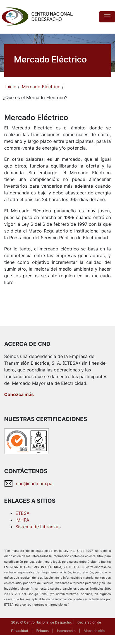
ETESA (22, 513)
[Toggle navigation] (107, 16)
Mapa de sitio (94, 631)
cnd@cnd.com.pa (34, 483)
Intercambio (66, 631)
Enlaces (42, 631)
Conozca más (19, 394)
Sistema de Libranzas (38, 526)
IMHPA (22, 520)
